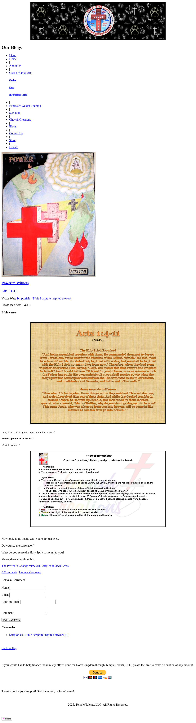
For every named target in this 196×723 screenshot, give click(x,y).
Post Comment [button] (11, 619)
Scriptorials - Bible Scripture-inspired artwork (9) (38, 634)
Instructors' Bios (18, 94)
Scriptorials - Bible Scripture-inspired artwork (43, 298)
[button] (12, 55)
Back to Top (9, 648)
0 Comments (9, 572)
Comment (7, 612)
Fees (11, 87)
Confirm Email (11, 601)
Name (5, 587)
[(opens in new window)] (7, 719)
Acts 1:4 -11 (9, 290)
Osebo (12, 80)
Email (5, 594)
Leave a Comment (30, 572)
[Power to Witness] (49, 275)
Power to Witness (15, 283)
